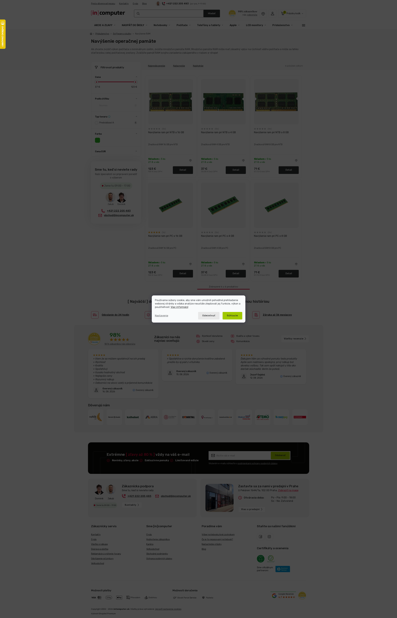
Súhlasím (232, 315)
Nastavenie (161, 315)
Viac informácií (179, 307)
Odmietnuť (208, 315)
